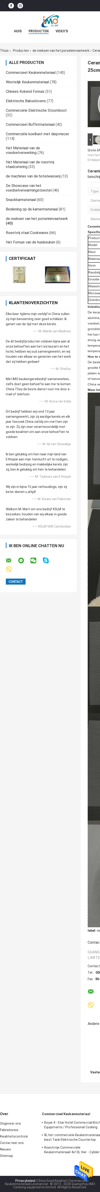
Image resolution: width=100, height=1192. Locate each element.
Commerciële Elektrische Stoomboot (36, 110)
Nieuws (5, 1149)
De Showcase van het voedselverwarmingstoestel (29, 187)
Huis (18, 31)
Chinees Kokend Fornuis (25, 91)
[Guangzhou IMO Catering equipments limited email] (11, 560)
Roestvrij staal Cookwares (27, 233)
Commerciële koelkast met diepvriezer (37, 134)
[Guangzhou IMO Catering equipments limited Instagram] (20, 6)
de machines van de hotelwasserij (33, 176)
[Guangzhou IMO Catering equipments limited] (50, 20)
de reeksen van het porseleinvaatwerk (61, 50)
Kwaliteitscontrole (14, 1136)
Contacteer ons (12, 1143)
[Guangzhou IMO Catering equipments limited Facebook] (11, 6)
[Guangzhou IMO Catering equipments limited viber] (12, 569)
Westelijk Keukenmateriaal (27, 82)
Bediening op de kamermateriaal (32, 209)
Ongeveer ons (10, 1123)
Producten (39, 31)
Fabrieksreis (9, 1130)
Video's (62, 31)
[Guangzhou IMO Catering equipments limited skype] (49, 560)
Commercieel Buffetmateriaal (30, 124)
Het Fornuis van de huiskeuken (30, 242)
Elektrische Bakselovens (26, 101)
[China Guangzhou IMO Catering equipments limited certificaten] (19, 274)
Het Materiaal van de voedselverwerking (23, 150)
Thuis (4, 50)
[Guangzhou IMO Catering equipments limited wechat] (36, 560)
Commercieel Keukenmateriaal (31, 72)
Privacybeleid (25, 1181)
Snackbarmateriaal (21, 200)
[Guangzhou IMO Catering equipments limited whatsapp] (24, 560)
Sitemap (6, 1156)
